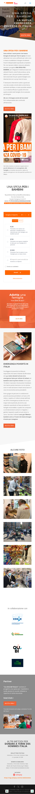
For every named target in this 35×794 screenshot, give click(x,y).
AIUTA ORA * (10, 703)
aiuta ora (25, 35)
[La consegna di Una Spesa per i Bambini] (18, 472)
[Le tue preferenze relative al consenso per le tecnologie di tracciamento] (32, 791)
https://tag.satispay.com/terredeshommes (17, 778)
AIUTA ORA (9, 109)
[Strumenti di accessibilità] (6, 791)
